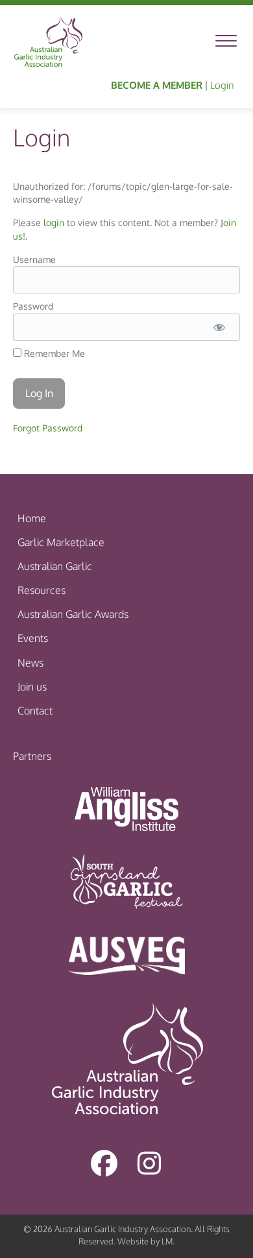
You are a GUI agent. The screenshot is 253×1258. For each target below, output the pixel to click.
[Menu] (226, 41)
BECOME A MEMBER (156, 85)
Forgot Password (47, 427)
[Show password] (219, 327)
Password (33, 306)
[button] (103, 1162)
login (53, 222)
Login (222, 85)
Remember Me (53, 353)
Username (34, 259)
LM (167, 1241)
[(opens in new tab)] (126, 808)
